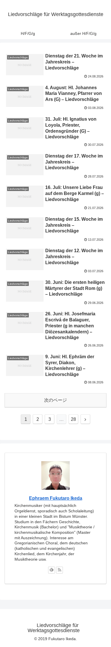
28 (73, 419)
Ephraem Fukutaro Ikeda (55, 498)
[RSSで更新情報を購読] (59, 570)
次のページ (55, 400)
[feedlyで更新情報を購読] (51, 570)
